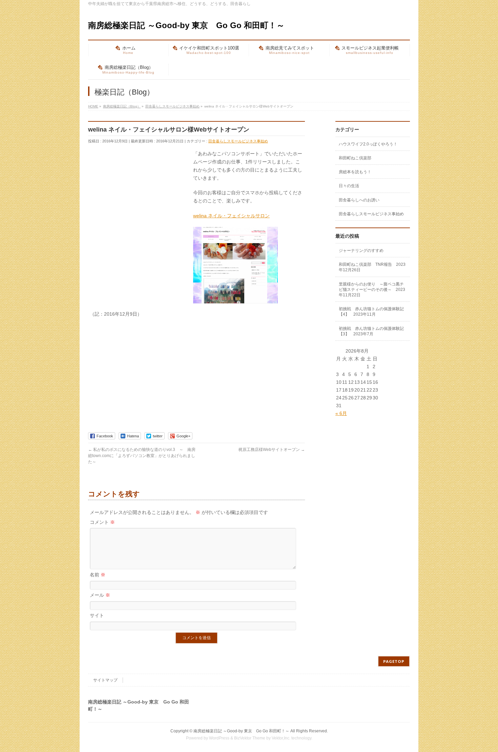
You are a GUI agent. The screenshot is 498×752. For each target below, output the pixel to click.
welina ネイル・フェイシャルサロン (231, 215)
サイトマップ (105, 680)
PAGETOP (393, 661)
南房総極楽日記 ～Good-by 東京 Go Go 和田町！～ (186, 25)
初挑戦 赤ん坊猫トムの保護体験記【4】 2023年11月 (371, 311)
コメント (102, 522)
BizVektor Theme (249, 738)
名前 (97, 574)
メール (100, 595)
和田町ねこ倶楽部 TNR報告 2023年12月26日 (372, 267)
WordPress (219, 738)
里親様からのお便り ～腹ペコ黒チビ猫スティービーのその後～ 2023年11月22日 (372, 289)
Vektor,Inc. (281, 738)
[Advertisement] (139, 195)
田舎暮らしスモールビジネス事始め (238, 141)
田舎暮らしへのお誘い (359, 200)
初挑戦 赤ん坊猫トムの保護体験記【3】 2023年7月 (371, 331)
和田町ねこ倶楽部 (355, 158)
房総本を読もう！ (355, 172)
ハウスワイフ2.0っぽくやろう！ (368, 144)
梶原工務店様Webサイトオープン (271, 449)
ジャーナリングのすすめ (361, 250)
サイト (97, 615)
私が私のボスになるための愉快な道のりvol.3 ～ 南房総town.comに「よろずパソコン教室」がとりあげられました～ (141, 455)
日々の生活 (349, 185)
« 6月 (341, 413)
